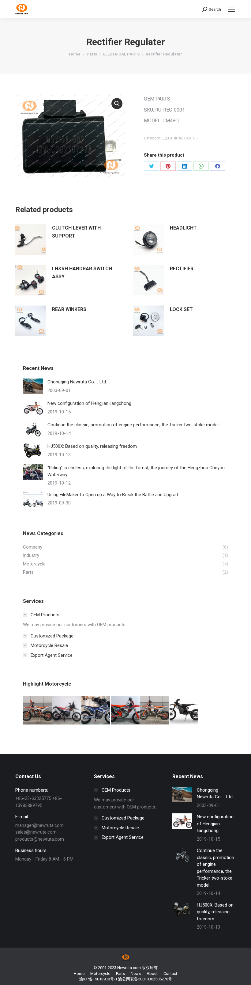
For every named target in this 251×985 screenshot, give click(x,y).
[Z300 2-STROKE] (37, 710)
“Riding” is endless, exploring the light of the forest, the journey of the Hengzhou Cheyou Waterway (136, 471)
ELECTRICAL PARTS (179, 138)
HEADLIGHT (183, 228)
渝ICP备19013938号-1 (98, 979)
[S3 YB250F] (67, 710)
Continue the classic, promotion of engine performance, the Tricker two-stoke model (133, 425)
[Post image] (33, 386)
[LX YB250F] (96, 710)
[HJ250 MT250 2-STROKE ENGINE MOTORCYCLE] (155, 710)
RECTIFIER (181, 269)
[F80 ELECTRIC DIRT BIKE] (184, 710)
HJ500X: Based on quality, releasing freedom (92, 446)
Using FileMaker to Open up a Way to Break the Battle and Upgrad (112, 494)
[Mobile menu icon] (231, 9)
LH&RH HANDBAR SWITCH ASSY (82, 273)
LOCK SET (181, 309)
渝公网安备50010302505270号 (145, 979)
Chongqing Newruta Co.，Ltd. (77, 382)
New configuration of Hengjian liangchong (89, 403)
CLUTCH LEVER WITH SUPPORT (76, 232)
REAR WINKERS (69, 309)
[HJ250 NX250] (125, 710)
